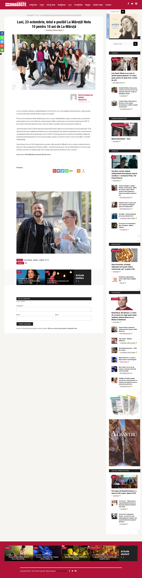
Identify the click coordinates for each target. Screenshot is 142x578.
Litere (42, 5)
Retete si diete (116, 251)
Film (113, 157)
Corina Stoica (116, 322)
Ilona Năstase (116, 180)
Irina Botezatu (123, 229)
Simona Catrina (124, 362)
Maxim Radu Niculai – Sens (121, 139)
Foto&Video (78, 5)
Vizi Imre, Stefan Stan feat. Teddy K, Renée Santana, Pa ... (47, 558)
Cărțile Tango (98, 5)
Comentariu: (19, 306)
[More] (78, 171)
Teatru (8, 548)
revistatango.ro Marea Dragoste (54, 30)
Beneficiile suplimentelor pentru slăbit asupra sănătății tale (127, 278)
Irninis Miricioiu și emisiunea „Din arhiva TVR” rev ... (58, 282)
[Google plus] (54, 171)
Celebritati (33, 5)
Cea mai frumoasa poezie (119, 125)
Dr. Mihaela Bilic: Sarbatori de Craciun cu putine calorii (104, 558)
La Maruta (41, 260)
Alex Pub (122, 283)
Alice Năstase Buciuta (24, 278)
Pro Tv (47, 260)
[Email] (2, 50)
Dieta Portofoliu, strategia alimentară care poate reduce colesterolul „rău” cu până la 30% (123, 267)
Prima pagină (30, 15)
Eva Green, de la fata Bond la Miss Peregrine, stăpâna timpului (127, 225)
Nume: (18, 315)
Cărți (113, 477)
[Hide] (1, 54)
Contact (108, 5)
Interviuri (115, 59)
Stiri (18, 272)
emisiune (35, 260)
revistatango (50, 278)
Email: (57, 315)
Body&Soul (61, 5)
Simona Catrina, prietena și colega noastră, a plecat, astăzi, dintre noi (128, 329)
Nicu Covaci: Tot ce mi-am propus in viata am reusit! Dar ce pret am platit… (127, 369)
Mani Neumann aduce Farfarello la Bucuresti (76, 558)
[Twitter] (62, 171)
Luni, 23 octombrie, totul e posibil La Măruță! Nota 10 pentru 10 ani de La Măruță (60, 15)
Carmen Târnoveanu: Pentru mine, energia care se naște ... (29, 282)
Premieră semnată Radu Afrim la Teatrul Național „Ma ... (19, 558)
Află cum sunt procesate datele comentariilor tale (62, 328)
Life (37, 15)
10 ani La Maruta (27, 260)
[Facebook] (2, 33)
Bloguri (87, 5)
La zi (70, 5)
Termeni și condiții (61, 571)
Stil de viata (51, 5)
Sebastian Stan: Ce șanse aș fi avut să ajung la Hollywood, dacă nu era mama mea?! (127, 204)
